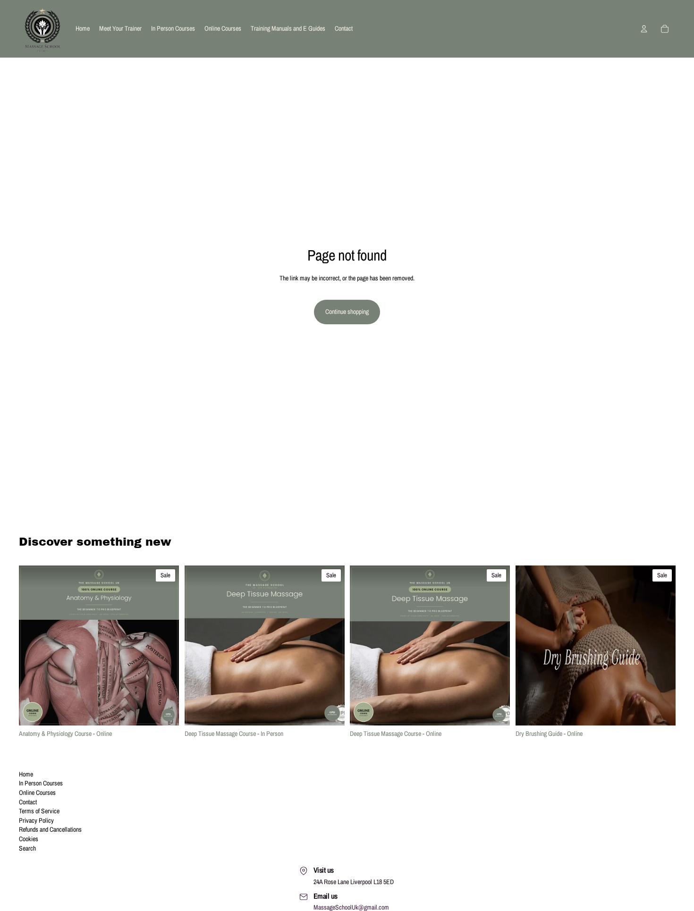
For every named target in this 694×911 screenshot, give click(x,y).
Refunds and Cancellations (50, 829)
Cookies (28, 839)
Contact (28, 802)
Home (26, 774)
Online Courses (37, 792)
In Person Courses (41, 783)
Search (27, 848)
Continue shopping (347, 311)
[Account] (644, 28)
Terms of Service (39, 811)
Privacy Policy (36, 820)
